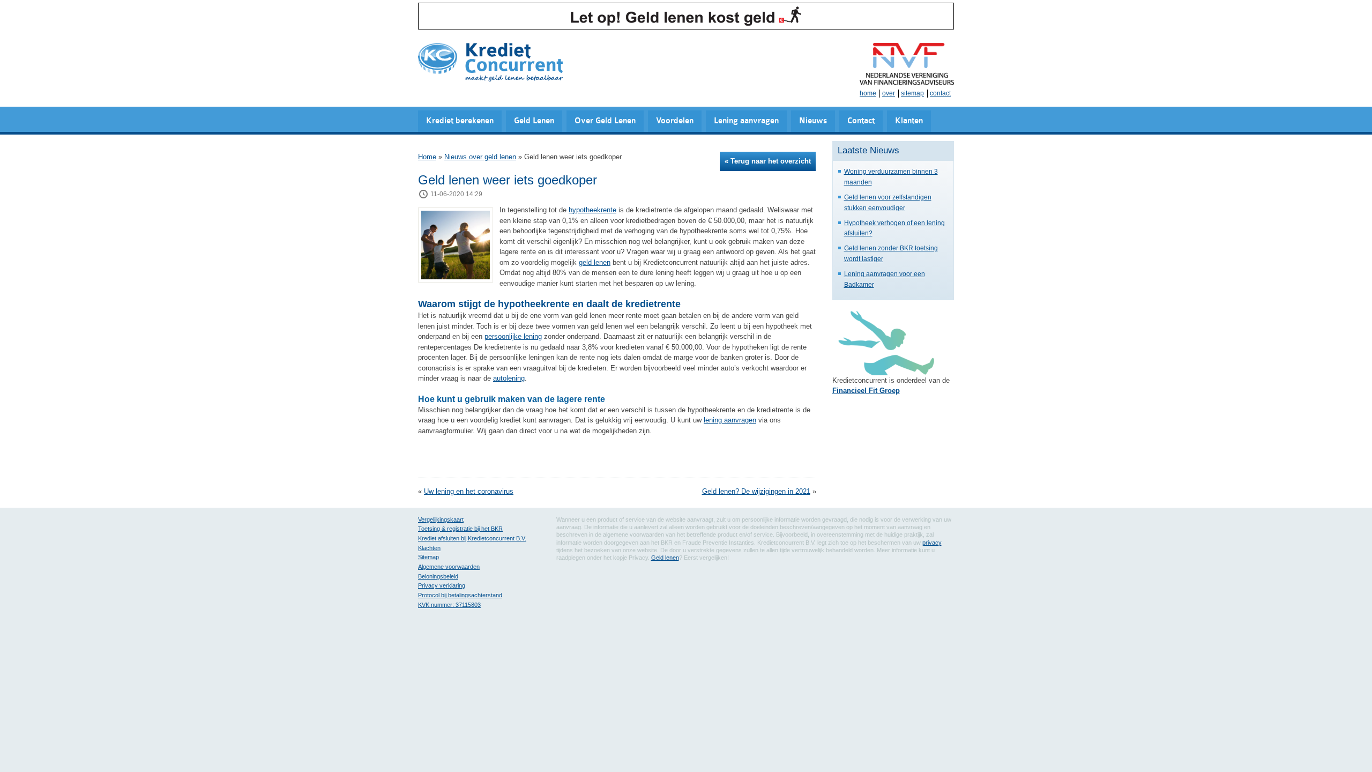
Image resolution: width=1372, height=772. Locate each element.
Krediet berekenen (460, 120)
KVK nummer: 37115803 (449, 605)
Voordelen (675, 120)
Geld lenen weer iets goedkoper (507, 180)
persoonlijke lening (513, 336)
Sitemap (428, 557)
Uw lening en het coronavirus (468, 491)
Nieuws (813, 120)
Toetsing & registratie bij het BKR (460, 528)
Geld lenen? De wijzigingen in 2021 (756, 491)
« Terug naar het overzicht (768, 161)
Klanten (909, 120)
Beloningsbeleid (438, 576)
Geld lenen (665, 557)
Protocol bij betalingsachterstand (460, 595)
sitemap (912, 93)
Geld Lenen (534, 120)
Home (427, 157)
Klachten (429, 548)
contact (940, 93)
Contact (861, 120)
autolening (509, 378)
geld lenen (594, 262)
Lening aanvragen (746, 120)
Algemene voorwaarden (449, 566)
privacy (932, 542)
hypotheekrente (592, 210)
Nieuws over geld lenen (480, 157)
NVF (907, 64)
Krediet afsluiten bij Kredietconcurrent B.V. (472, 538)
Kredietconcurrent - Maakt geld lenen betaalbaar (490, 63)
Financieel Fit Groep (866, 391)
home (868, 93)
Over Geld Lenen (605, 120)
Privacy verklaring (441, 585)
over (888, 93)
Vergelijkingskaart (441, 519)
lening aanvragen (730, 420)
